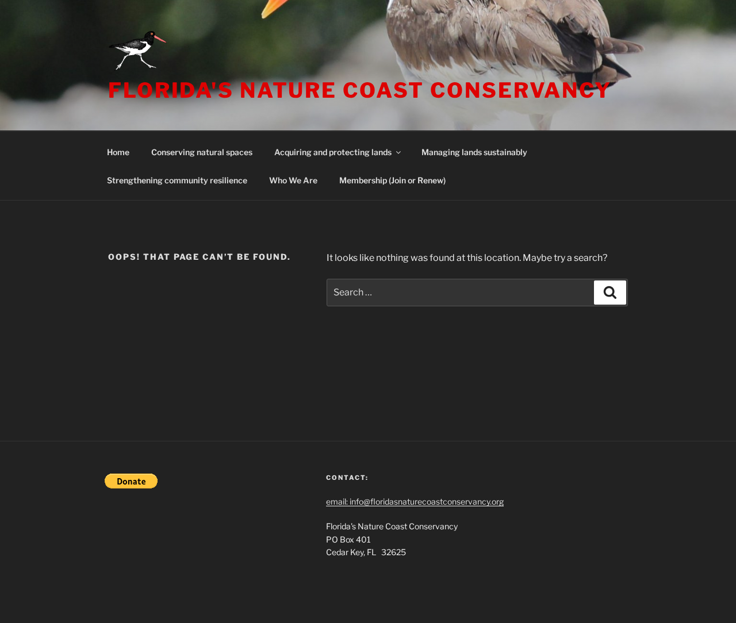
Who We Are (293, 180)
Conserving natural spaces (201, 152)
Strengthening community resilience (177, 180)
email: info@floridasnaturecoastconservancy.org (415, 501)
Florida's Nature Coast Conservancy (360, 90)
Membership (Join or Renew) (392, 180)
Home (118, 152)
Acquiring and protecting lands (333, 152)
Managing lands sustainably (474, 152)
